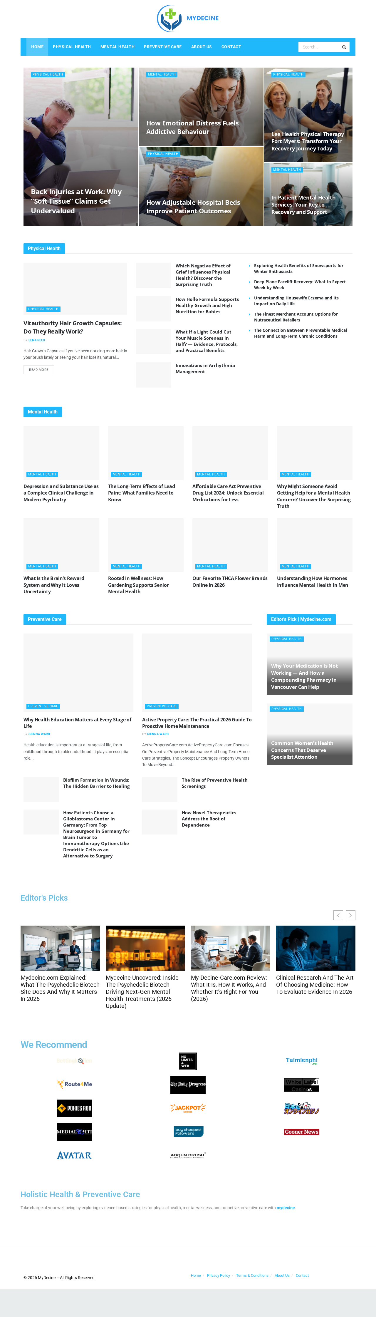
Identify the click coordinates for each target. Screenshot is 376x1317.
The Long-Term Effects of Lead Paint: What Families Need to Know (141, 493)
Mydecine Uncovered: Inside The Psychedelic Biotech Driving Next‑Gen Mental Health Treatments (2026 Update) (142, 991)
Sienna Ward (39, 734)
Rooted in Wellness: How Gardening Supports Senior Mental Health (138, 585)
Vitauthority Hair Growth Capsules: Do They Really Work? (73, 327)
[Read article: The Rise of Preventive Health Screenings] (159, 789)
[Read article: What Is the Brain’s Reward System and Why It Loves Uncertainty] (61, 545)
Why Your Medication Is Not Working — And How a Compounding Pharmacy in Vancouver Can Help (304, 676)
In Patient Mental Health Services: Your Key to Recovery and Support (303, 204)
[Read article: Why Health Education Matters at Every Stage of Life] (78, 673)
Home (37, 46)
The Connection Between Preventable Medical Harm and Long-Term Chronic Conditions (300, 333)
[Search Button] (344, 47)
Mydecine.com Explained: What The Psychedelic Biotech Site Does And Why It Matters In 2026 (60, 988)
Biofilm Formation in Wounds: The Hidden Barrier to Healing (96, 783)
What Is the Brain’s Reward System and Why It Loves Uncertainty (54, 585)
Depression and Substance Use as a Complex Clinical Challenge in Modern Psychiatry (61, 493)
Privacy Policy (218, 1275)
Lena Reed (36, 340)
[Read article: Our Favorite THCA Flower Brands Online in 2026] (230, 545)
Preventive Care (163, 46)
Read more (41, 368)
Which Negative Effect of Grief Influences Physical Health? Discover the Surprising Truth (203, 275)
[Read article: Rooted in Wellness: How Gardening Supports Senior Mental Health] (146, 545)
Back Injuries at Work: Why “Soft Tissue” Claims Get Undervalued (76, 201)
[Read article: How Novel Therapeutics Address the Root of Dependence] (159, 822)
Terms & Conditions (252, 1275)
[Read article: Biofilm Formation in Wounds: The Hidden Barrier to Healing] (41, 789)
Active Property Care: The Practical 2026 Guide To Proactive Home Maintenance (196, 722)
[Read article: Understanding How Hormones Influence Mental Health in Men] (315, 545)
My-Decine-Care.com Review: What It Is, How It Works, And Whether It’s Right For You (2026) (229, 988)
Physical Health (72, 46)
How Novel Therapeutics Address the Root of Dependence (209, 819)
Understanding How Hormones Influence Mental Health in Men (312, 581)
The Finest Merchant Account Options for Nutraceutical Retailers (296, 317)
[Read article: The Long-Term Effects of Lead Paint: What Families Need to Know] (146, 453)
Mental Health (117, 46)
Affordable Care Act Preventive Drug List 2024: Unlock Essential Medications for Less (228, 493)
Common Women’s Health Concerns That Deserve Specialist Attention (302, 750)
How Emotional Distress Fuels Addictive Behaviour (192, 127)
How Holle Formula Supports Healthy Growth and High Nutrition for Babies (207, 305)
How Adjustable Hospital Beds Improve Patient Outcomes (193, 206)
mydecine (286, 1207)
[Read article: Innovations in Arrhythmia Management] (153, 375)
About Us (201, 46)
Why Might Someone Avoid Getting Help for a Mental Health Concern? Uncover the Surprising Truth (314, 496)
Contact (231, 46)
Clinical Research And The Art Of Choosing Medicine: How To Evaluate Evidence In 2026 (315, 984)
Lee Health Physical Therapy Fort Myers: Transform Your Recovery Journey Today (307, 141)
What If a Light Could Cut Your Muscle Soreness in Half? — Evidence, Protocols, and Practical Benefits (207, 341)
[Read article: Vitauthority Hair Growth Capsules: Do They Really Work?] (75, 289)
